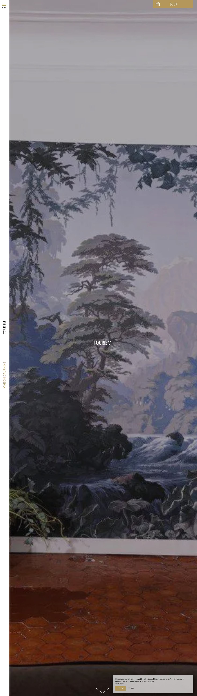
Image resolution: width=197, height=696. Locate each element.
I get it (120, 688)
